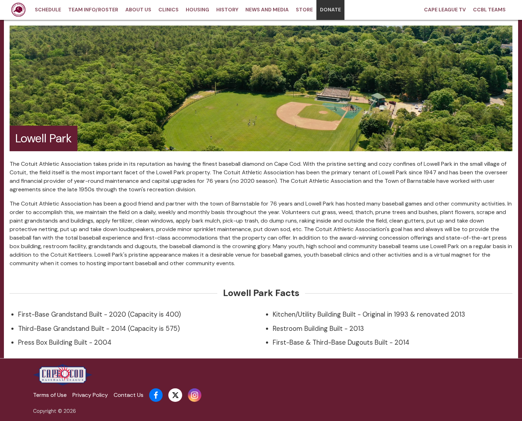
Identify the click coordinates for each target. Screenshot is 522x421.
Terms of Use (50, 395)
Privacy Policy (90, 395)
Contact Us (128, 395)
